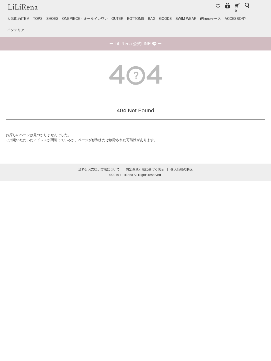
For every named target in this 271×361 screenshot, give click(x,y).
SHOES (52, 19)
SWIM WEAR (185, 19)
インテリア (15, 30)
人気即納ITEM (18, 19)
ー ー (135, 43)
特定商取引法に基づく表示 (145, 169)
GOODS (165, 19)
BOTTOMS (135, 19)
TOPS (38, 19)
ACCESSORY (235, 19)
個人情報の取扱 (181, 169)
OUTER (117, 19)
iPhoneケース (210, 19)
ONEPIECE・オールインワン (85, 19)
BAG (151, 19)
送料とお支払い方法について (99, 169)
